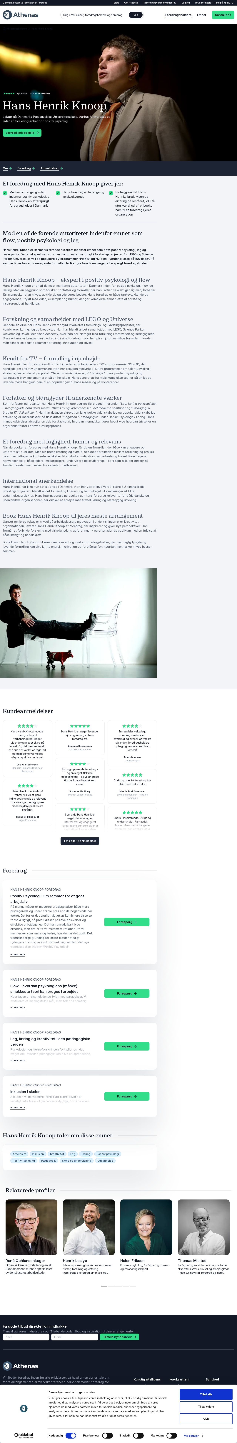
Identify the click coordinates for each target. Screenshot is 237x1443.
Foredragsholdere (178, 15)
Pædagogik (48, 1160)
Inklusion (38, 1154)
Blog (116, 2)
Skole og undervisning (76, 1160)
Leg (72, 1154)
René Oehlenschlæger (25, 1260)
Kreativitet (57, 1154)
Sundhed (212, 1379)
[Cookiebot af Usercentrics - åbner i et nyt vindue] (24, 1436)
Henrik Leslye (75, 1260)
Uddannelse (105, 1160)
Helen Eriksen (132, 1260)
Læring (85, 1154)
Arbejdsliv (19, 1154)
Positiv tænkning (24, 1160)
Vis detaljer (191, 1435)
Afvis (206, 1418)
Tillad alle (206, 1394)
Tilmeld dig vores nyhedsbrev (159, 2)
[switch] (107, 1436)
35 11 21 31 (228, 2)
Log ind (186, 2)
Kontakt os (223, 15)
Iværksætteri (178, 1379)
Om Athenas (131, 2)
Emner (201, 15)
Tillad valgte (206, 1406)
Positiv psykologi (108, 1154)
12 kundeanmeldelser (40, 93)
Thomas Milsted (192, 1260)
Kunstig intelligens (147, 1379)
